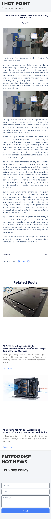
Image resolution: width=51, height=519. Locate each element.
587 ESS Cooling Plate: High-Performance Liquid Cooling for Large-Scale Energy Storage (25, 349)
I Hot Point (15, 3)
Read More (7, 368)
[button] (19, 261)
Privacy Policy (16, 470)
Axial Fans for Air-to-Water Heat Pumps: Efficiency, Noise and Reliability (25, 431)
